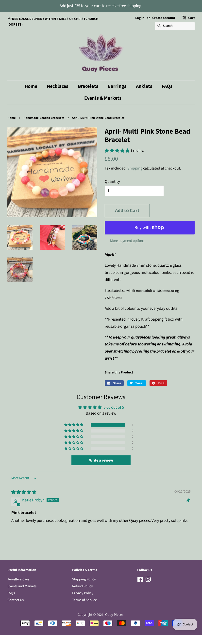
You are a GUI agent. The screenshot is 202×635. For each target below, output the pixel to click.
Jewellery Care (18, 579)
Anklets (144, 86)
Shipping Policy (84, 579)
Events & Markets (102, 98)
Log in (139, 17)
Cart (191, 17)
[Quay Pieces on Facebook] (140, 580)
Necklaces (57, 86)
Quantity (112, 182)
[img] (23, 492)
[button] (117, 151)
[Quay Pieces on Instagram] (148, 580)
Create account (163, 17)
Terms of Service (84, 600)
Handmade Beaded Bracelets (43, 118)
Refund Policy (82, 586)
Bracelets (88, 86)
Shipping (134, 168)
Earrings (117, 86)
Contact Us (15, 600)
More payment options (127, 240)
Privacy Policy (82, 593)
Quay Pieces (114, 614)
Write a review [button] (101, 460)
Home (31, 86)
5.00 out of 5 (113, 407)
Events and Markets (21, 586)
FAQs (167, 86)
